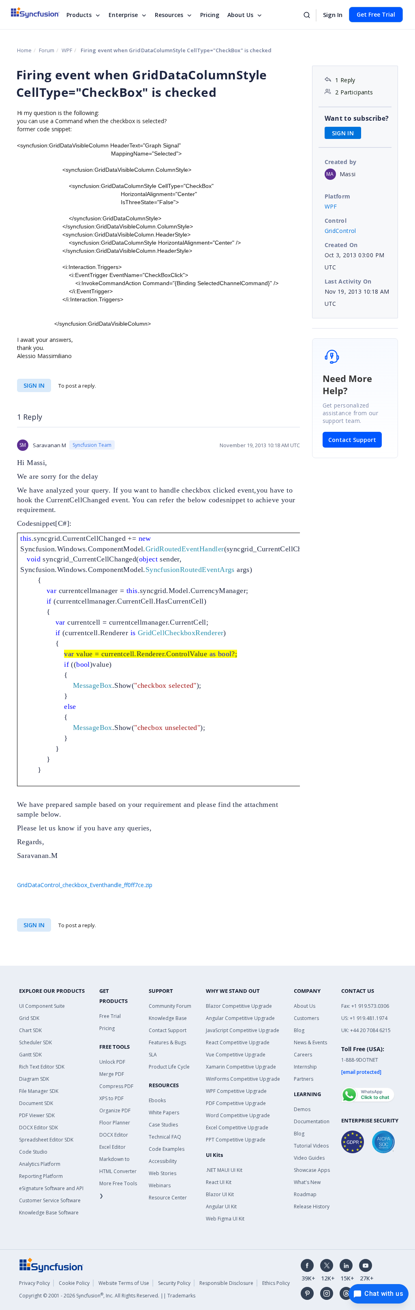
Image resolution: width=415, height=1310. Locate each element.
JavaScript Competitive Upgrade (242, 1030)
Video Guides (309, 1157)
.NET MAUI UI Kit (224, 1170)
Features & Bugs (167, 1042)
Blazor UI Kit (220, 1194)
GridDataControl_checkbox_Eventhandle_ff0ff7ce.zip (84, 885)
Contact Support (352, 440)
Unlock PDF (112, 1061)
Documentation (311, 1121)
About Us (240, 15)
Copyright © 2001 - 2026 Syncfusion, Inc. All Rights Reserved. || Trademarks (107, 1295)
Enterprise (123, 15)
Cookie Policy (74, 1283)
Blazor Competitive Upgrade (239, 1006)
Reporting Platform (41, 1176)
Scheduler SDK (35, 1042)
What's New (307, 1182)
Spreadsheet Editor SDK (46, 1139)
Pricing (209, 15)
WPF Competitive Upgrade (236, 1091)
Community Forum (170, 1006)
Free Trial (110, 1016)
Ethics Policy (276, 1283)
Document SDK (36, 1103)
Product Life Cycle (169, 1066)
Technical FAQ (165, 1136)
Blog (299, 1030)
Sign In (332, 15)
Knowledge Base (168, 1018)
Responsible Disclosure (226, 1283)
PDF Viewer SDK (37, 1115)
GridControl (340, 231)
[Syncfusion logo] (40, 12)
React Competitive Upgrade (238, 1042)
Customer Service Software (50, 1200)
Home (24, 50)
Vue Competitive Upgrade (235, 1054)
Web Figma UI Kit (225, 1218)
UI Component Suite (42, 1006)
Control (336, 220)
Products (79, 15)
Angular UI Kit (221, 1206)
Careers (303, 1054)
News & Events (310, 1042)
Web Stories (162, 1173)
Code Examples (166, 1149)
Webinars (160, 1185)
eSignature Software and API (51, 1188)
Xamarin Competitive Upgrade (241, 1066)
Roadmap (305, 1194)
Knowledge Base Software (49, 1212)
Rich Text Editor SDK (41, 1066)
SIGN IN (34, 385)
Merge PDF (111, 1074)
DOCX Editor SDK (38, 1127)
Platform (338, 196)
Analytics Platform (39, 1164)
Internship (305, 1066)
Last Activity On (348, 281)
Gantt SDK (30, 1054)
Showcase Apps (312, 1170)
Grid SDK (29, 1018)
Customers (306, 1018)
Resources (169, 15)
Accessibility (163, 1161)
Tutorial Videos (311, 1145)
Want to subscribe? (357, 118)
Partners (303, 1078)
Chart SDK (30, 1030)
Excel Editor (112, 1147)
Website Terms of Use (123, 1283)
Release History (311, 1206)
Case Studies (163, 1124)
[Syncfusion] (51, 1264)
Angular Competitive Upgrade (240, 1018)
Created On (341, 245)
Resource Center (168, 1197)
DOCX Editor (113, 1134)
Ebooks (157, 1100)
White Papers (164, 1112)
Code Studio (33, 1151)
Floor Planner (114, 1122)
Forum (46, 50)
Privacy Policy (34, 1283)
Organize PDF (114, 1110)
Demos (302, 1109)
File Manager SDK (38, 1091)
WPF (67, 50)
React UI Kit (218, 1182)
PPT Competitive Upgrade (235, 1139)
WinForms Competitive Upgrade (243, 1078)
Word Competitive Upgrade (238, 1115)
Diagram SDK (34, 1078)
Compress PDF (116, 1086)
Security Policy (174, 1283)
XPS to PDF (111, 1098)
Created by (341, 162)
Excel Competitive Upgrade (237, 1127)
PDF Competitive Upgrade (236, 1103)
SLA (153, 1054)
